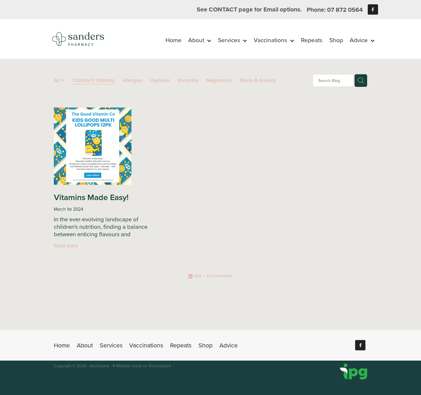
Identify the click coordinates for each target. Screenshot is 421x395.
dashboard (99, 366)
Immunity (188, 80)
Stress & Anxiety (257, 80)
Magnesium (219, 80)
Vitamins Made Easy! (91, 197)
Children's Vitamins (93, 80)
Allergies (132, 80)
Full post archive (220, 275)
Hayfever (160, 80)
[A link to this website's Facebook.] (373, 9)
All (57, 80)
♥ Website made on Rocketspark (142, 366)
